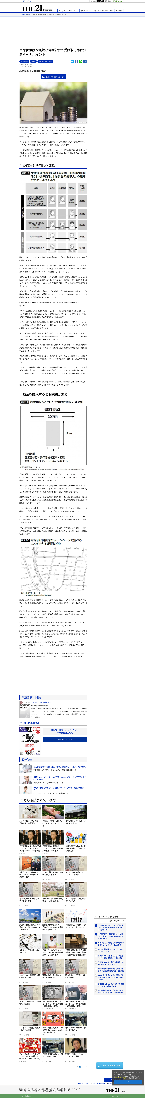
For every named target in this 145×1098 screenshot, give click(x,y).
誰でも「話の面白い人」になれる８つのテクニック (110, 950)
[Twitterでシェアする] (109, 1065)
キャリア (61, 11)
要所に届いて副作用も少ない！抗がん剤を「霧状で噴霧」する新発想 (110, 957)
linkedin (85, 61)
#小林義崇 (24, 61)
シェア (76, 61)
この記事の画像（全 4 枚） (55, 77)
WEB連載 (119, 11)
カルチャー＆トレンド (88, 11)
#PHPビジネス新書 (45, 61)
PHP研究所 (117, 1)
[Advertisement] (72, 32)
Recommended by (74, 1066)
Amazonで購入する (65, 739)
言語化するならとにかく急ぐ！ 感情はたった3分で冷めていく (111, 985)
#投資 (33, 61)
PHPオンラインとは (83, 1083)
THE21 (100, 1)
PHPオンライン (27, 1)
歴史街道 (108, 1)
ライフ (76, 11)
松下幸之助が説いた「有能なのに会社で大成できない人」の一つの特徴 (110, 991)
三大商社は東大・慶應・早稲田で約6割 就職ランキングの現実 (111, 963)
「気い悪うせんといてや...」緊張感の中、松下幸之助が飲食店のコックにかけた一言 (110, 927)
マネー (69, 11)
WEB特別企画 (106, 11)
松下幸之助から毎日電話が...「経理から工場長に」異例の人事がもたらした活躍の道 (110, 936)
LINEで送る (80, 61)
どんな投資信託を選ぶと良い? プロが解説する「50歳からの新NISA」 (60, 767)
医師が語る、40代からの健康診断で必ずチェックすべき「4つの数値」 (111, 944)
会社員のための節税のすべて (42, 702)
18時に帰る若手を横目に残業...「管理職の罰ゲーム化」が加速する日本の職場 (110, 977)
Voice (92, 1)
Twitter (72, 61)
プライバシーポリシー (121, 1078)
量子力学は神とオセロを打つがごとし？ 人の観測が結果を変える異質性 (111, 970)
